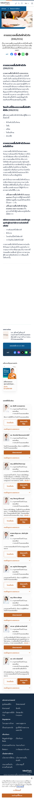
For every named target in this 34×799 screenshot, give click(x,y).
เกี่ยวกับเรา (19, 738)
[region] (17, 787)
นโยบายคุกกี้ (20, 764)
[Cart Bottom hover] (22, 3)
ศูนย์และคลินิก (6, 704)
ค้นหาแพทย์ (6, 708)
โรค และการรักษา (8, 723)
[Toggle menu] (32, 3)
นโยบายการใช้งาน (8, 758)
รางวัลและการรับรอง (22, 749)
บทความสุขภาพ (21, 723)
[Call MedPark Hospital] (16, 3)
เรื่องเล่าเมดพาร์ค (7, 728)
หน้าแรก (4, 9)
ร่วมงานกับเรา (20, 745)
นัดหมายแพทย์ (17, 452)
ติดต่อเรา (5, 749)
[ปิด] (32, 778)
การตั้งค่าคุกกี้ (17, 790)
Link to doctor (7, 405)
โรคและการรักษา (15, 9)
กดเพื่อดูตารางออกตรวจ (11, 429)
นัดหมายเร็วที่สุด (24, 423)
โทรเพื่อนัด (10, 423)
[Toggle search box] (19, 3)
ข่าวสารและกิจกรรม (8, 745)
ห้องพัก (18, 708)
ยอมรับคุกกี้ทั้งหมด (17, 795)
